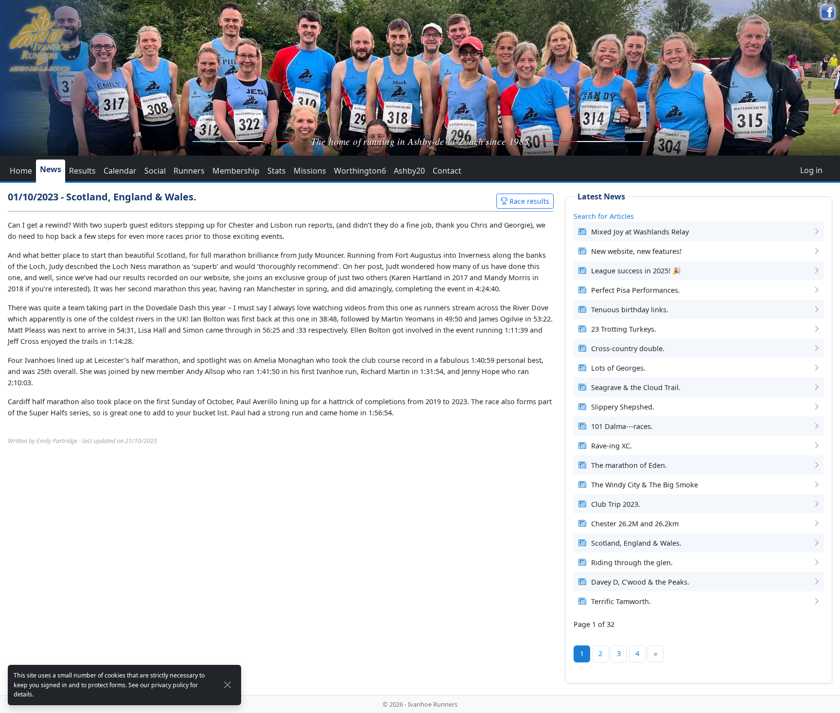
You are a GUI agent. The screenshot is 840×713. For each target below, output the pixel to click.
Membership (236, 170)
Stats (276, 170)
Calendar (120, 170)
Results (82, 170)
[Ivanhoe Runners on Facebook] (828, 12)
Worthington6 (360, 170)
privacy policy (170, 685)
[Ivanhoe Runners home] (39, 39)
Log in (811, 170)
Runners (189, 170)
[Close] (227, 685)
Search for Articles (604, 216)
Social (155, 170)
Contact (447, 170)
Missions (310, 170)
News (50, 169)
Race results (528, 201)
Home (21, 170)
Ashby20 (409, 170)
